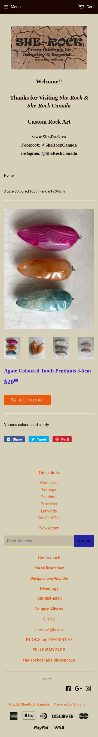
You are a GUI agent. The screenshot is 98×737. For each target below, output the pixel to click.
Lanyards (49, 511)
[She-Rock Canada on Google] (78, 689)
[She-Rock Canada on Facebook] (68, 689)
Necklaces (49, 482)
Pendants (49, 497)
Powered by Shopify (69, 704)
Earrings (49, 490)
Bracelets (49, 504)
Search (47, 679)
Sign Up (83, 541)
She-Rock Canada (35, 704)
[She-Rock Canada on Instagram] (88, 689)
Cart (90, 7)
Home (9, 175)
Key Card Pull (49, 518)
